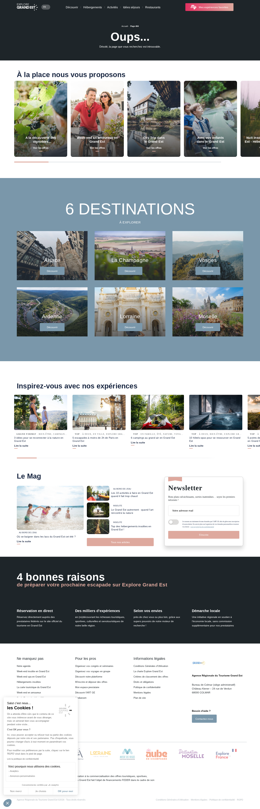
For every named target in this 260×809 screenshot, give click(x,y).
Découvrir (72, 7)
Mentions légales (142, 692)
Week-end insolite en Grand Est (33, 671)
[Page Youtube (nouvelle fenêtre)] (203, 729)
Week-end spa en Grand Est (31, 676)
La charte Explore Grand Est (148, 671)
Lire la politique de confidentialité (23, 759)
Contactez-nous (204, 718)
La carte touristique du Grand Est (34, 687)
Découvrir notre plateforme (88, 676)
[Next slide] (237, 161)
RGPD (240, 800)
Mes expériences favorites (213, 7)
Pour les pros (85, 658)
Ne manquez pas (30, 658)
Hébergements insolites (29, 682)
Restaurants (152, 7)
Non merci (16, 791)
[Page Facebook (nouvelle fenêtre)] (194, 729)
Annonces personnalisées (22, 776)
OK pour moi (65, 791)
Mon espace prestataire (87, 687)
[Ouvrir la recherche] (240, 7)
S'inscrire (203, 535)
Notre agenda (23, 666)
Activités (112, 7)
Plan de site (140, 698)
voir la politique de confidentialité (202, 527)
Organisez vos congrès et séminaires (94, 666)
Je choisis (40, 791)
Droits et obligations (144, 682)
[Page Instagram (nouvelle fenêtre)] (198, 729)
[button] (7, 803)
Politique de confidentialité (147, 687)
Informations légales (149, 658)
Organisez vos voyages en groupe (92, 671)
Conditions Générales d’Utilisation (151, 666)
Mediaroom (80, 698)
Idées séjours (131, 7)
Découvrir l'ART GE (85, 692)
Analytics (14, 771)
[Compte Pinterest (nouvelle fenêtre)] (208, 729)
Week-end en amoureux (29, 692)
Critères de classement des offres (151, 676)
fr (44, 7)
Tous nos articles (120, 542)
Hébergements (92, 7)
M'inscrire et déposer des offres (91, 682)
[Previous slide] (229, 161)
